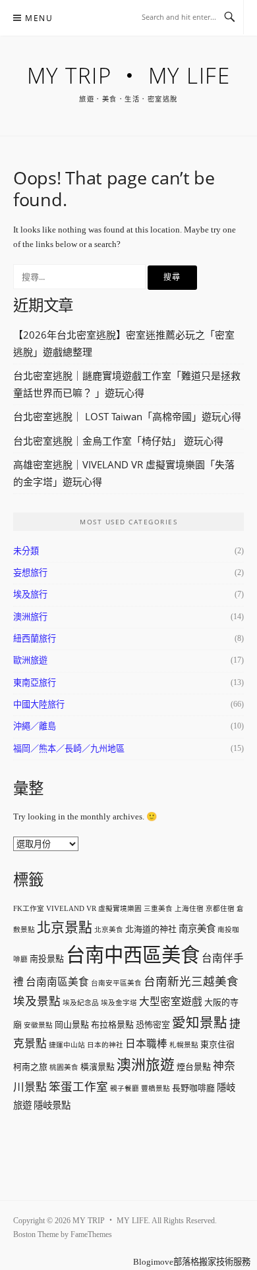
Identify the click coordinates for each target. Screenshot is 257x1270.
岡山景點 (72, 1025)
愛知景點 (199, 1023)
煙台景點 (194, 1067)
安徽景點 (38, 1025)
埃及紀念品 (81, 1003)
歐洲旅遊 (30, 660)
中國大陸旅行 (39, 704)
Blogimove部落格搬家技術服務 (191, 1262)
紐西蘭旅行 (34, 639)
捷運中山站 (67, 1045)
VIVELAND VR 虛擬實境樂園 (94, 908)
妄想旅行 (30, 573)
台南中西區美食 (133, 955)
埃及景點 (37, 1001)
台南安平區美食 (116, 983)
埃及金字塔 (119, 1003)
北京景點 (64, 927)
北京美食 (108, 929)
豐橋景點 (155, 1088)
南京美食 (197, 929)
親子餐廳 (124, 1088)
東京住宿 (217, 1044)
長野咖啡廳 (193, 1088)
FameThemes (91, 1234)
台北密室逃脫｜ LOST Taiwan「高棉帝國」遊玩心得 (127, 416)
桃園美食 (63, 1067)
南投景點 (47, 959)
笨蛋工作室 (78, 1086)
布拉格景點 (112, 1025)
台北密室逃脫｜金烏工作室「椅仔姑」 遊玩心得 (118, 440)
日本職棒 (146, 1043)
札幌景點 (183, 1045)
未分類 (26, 551)
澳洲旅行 (30, 617)
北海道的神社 (151, 929)
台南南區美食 (57, 981)
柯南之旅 (30, 1067)
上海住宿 (189, 908)
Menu (39, 18)
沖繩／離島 (34, 726)
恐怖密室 (153, 1025)
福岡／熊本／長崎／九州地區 (69, 749)
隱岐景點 (52, 1105)
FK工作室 (28, 908)
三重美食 (158, 908)
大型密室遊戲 (170, 1001)
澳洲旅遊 (146, 1065)
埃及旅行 (30, 594)
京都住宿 (220, 908)
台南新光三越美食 (191, 981)
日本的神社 (105, 1045)
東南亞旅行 (34, 683)
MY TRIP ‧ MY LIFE (129, 75)
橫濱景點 (97, 1067)
